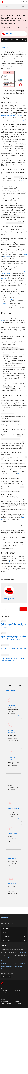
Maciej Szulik (9, 33)
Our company (4, 960)
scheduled (3, 278)
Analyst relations (4, 968)
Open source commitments (21, 963)
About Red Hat (4, 987)
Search (23, 609)
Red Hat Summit (4, 994)
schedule (5, 303)
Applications (12, 859)
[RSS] (25, 40)
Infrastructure (12, 833)
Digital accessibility (18, 1003)
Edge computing (13, 808)
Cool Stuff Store (18, 992)
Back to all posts (5, 47)
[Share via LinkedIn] (8, 40)
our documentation (6, 562)
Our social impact (18, 966)
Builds (25, 254)
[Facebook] (9, 923)
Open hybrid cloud (12, 758)
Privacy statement (4, 1001)
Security (10, 783)
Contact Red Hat (4, 990)
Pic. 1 (22, 121)
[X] (12, 923)
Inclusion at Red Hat (5, 992)
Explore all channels (11, 690)
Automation (12, 705)
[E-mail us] (12, 40)
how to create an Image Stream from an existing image (13, 182)
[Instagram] (16, 923)
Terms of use (17, 1001)
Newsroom (17, 960)
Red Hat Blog (4, 6)
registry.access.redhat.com (8, 115)
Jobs (16, 968)
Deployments (6, 256)
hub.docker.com (19, 115)
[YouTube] (5, 923)
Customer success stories (6, 966)
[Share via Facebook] (6, 40)
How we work (4, 963)
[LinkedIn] (2, 923)
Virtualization (12, 883)
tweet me (21, 570)
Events (2, 988)
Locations (17, 988)
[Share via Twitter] (10, 40)
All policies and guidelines (6, 1003)
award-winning (5, 957)
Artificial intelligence (11, 731)
